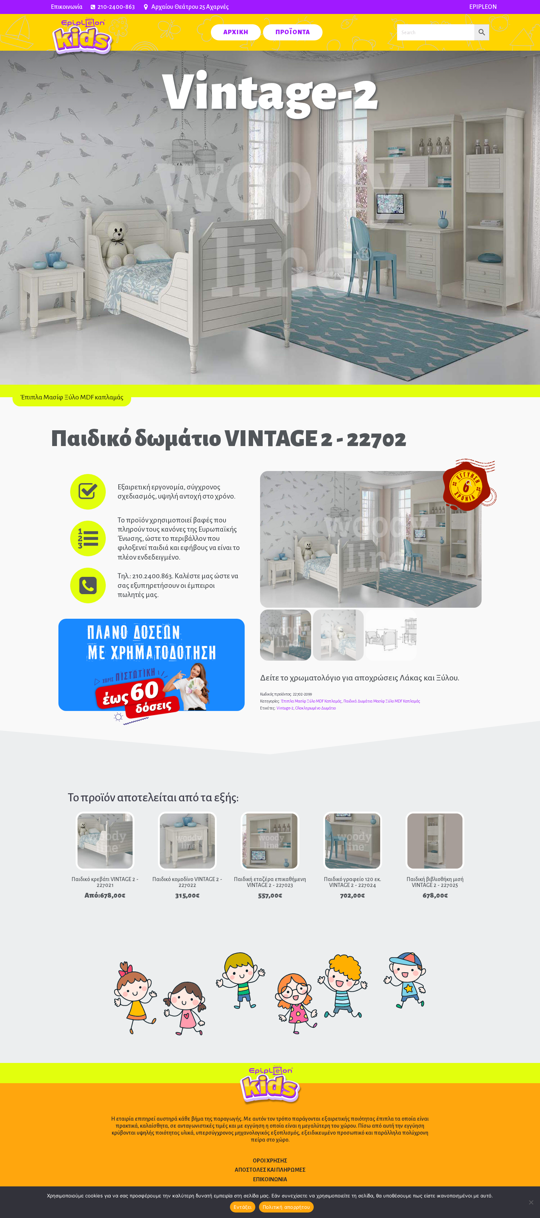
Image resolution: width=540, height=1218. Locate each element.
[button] (469, 483)
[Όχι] (530, 1202)
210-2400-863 (116, 7)
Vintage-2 (285, 708)
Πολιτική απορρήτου (286, 1207)
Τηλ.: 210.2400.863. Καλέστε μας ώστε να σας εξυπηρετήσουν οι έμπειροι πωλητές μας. (178, 585)
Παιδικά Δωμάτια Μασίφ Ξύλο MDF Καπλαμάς (381, 701)
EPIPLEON (483, 7)
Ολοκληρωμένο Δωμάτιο (315, 708)
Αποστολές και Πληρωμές (270, 1170)
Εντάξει (243, 1207)
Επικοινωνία (67, 7)
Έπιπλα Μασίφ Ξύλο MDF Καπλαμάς (311, 701)
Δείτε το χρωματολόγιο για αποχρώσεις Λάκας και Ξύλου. (360, 677)
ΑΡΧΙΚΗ (235, 32)
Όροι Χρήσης (270, 1161)
